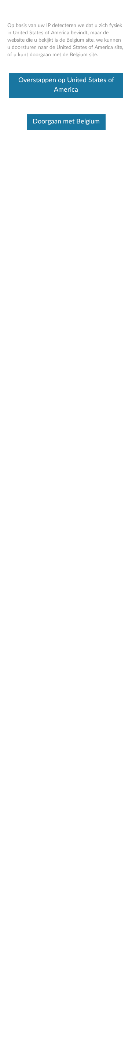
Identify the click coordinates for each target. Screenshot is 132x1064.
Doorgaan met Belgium (66, 121)
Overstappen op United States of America (66, 85)
